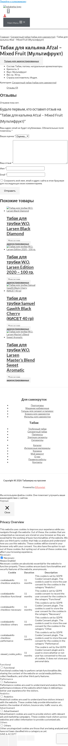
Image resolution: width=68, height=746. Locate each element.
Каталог (37, 445)
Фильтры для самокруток (37, 416)
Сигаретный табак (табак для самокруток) (33, 36)
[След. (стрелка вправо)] (13, 743)
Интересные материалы (37, 448)
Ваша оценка (8, 136)
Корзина (37, 450)
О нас (37, 456)
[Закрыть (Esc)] (30, 738)
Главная (4, 36)
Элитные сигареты (37, 437)
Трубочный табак (37, 428)
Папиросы (37, 434)
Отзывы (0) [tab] (12, 87)
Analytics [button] (4, 693)
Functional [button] (5, 664)
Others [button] (3, 722)
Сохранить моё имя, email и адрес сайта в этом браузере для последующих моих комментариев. (32, 182)
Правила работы (37, 459)
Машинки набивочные (37, 408)
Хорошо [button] (4, 500)
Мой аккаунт (37, 453)
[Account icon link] (4, 16)
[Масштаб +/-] (4, 738)
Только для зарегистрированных (21, 61)
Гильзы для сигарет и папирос (37, 411)
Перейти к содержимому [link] (13, 1)
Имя (3, 168)
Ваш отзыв (6, 162)
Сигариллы (37, 440)
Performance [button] (6, 679)
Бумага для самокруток (37, 413)
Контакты (37, 462)
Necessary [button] (5, 554)
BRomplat (40, 487)
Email (3, 174)
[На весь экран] (13, 738)
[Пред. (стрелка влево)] (4, 743)
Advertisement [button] (7, 707)
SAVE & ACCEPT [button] (8, 734)
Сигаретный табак (37, 431)
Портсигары (37, 405)
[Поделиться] (21, 738)
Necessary (9, 557)
